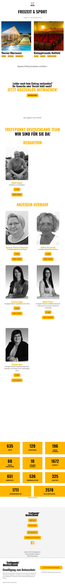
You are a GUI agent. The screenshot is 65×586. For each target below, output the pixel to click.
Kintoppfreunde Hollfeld (47, 53)
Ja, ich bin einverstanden (51, 568)
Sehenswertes (19, 56)
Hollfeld (43, 56)
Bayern (4, 56)
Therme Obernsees (11, 53)
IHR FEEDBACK (32, 532)
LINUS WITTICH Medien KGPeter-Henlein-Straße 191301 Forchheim (32, 554)
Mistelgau (10, 56)
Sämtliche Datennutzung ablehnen (51, 572)
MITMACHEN (32, 525)
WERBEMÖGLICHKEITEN (32, 538)
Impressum (13, 582)
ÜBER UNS (32, 520)
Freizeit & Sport (52, 56)
